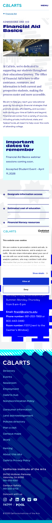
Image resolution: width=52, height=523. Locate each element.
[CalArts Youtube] (35, 499)
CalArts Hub (10, 395)
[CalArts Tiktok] (11, 499)
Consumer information (17, 410)
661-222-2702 (10, 489)
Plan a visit (10, 428)
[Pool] (20, 505)
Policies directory (14, 422)
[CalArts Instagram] (5, 499)
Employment (11, 389)
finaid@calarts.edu (25, 312)
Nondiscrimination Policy (18, 401)
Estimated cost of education (24, 209)
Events (7, 377)
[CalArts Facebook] (23, 499)
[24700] (7, 505)
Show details (38, 273)
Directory (9, 371)
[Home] (12, 5)
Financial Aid (11, 14)
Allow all (26, 281)
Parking (8, 449)
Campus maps (12, 434)
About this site (12, 455)
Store (6, 440)
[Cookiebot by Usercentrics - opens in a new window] (38, 231)
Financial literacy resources (24, 223)
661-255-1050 (10, 481)
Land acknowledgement (18, 416)
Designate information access (25, 194)
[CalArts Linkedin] (17, 499)
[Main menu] (45, 5)
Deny (26, 289)
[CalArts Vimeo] (29, 499)
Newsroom (10, 383)
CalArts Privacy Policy (16, 461)
